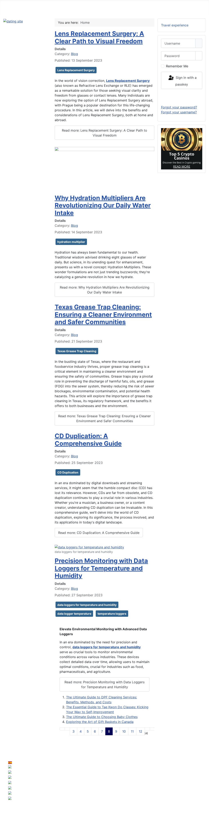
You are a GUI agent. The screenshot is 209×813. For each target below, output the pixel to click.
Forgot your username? (179, 112)
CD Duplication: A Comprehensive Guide (88, 439)
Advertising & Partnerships (186, 777)
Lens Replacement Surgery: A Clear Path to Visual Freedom (99, 37)
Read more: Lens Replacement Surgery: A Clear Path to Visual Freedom (104, 132)
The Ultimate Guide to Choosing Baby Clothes (102, 717)
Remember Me (177, 66)
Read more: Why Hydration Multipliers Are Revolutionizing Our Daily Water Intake (104, 289)
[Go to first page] (62, 728)
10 (124, 731)
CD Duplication (67, 472)
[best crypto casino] (181, 148)
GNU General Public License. (143, 785)
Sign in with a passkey (186, 81)
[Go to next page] (147, 728)
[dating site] (13, 21)
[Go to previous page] (67, 728)
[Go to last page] (152, 728)
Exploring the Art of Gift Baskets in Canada (99, 722)
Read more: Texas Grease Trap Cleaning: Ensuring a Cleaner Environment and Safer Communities (104, 418)
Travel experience (174, 25)
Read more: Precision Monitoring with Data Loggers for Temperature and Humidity (104, 684)
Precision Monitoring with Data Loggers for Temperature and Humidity (101, 568)
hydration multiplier (71, 242)
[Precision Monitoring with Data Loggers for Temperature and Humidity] (89, 547)
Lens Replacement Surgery (76, 70)
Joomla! (58, 785)
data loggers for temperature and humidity (87, 605)
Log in (182, 97)
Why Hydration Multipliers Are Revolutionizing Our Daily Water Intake (103, 205)
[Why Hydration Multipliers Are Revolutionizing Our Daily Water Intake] (104, 169)
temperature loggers (112, 613)
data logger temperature (74, 613)
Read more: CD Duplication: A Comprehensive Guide (98, 533)
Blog (74, 54)
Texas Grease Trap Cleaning (76, 351)
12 (140, 731)
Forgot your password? (179, 107)
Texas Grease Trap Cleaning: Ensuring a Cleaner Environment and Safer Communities (103, 314)
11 (132, 731)
